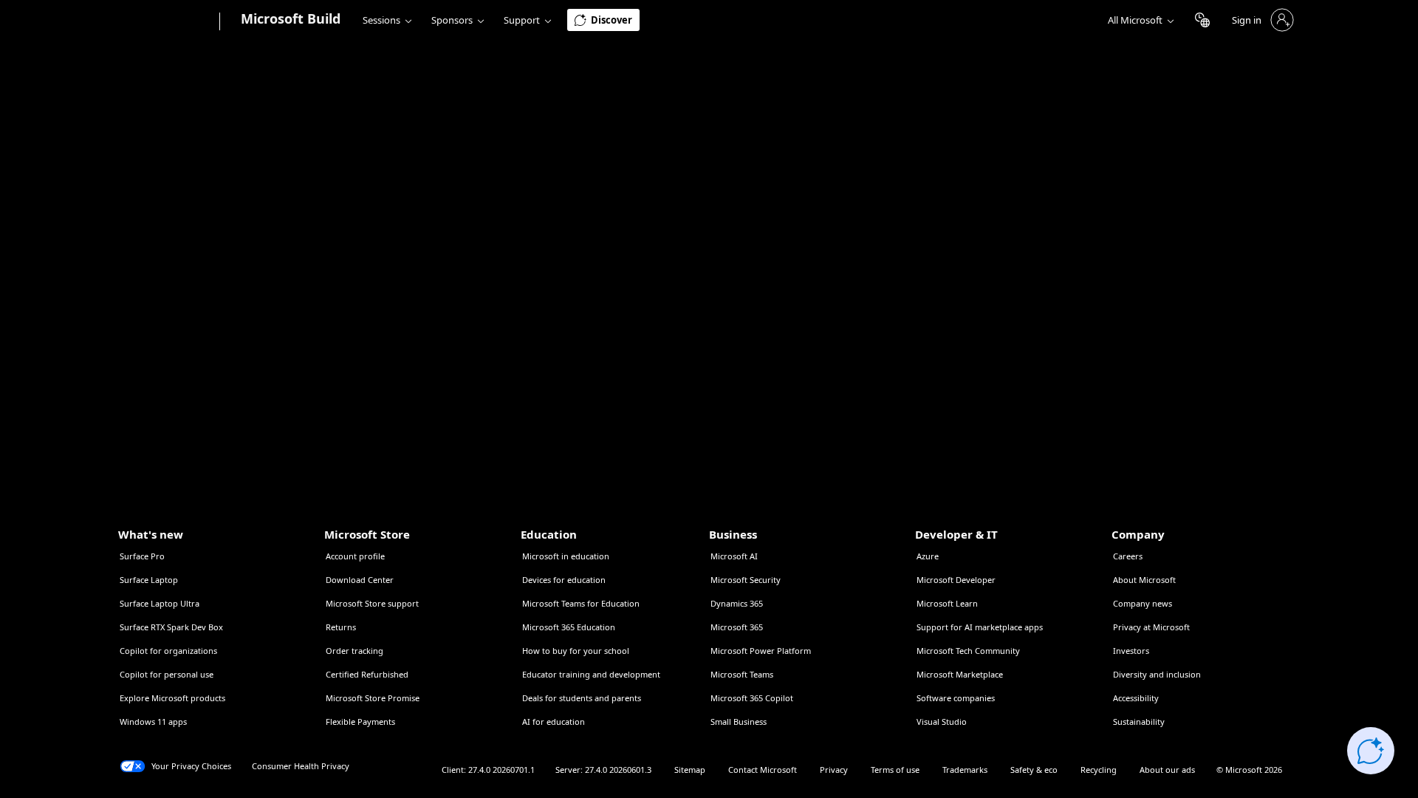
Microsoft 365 (736, 626)
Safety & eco (1034, 769)
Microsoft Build (290, 18)
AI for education (553, 721)
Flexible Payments (360, 721)
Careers (1128, 556)
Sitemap (689, 769)
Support (522, 20)
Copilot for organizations (168, 650)
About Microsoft (1144, 579)
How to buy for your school (575, 650)
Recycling (1098, 769)
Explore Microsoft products (172, 697)
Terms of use (895, 769)
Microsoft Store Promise (372, 697)
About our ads (1167, 769)
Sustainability (1139, 721)
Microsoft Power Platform (760, 650)
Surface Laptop (149, 579)
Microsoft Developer (956, 579)
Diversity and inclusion (1157, 674)
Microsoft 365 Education (568, 626)
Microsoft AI (734, 556)
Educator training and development (591, 674)
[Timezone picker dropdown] (1202, 20)
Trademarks (964, 769)
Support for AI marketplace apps (980, 626)
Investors (1131, 650)
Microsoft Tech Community (968, 650)
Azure (928, 556)
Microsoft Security (745, 579)
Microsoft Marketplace (960, 674)
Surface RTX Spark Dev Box (171, 626)
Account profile (355, 556)
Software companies (956, 697)
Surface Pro (142, 556)
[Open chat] (1370, 750)
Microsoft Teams (741, 674)
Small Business (738, 721)
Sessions (381, 20)
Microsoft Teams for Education (581, 603)
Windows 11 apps (153, 721)
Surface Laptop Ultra (159, 603)
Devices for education (564, 579)
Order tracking (354, 650)
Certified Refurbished (367, 674)
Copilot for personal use (166, 674)
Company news (1142, 603)
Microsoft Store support (372, 603)
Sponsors (452, 20)
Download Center (360, 579)
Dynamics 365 (736, 603)
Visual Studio (942, 721)
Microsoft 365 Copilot (751, 697)
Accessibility (1136, 697)
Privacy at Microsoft (1151, 626)
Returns (341, 626)
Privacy (834, 769)
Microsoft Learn (947, 603)
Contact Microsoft (762, 769)
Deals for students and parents (581, 697)
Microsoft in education (565, 556)
